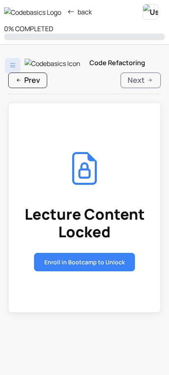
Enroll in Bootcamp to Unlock (84, 262)
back (85, 11)
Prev (31, 80)
